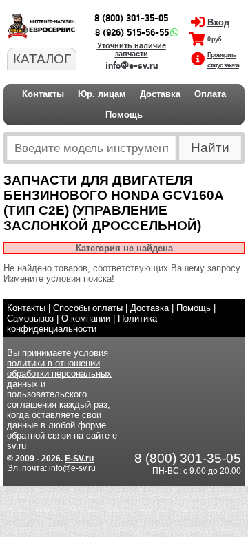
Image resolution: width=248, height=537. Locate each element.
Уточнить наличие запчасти (131, 49)
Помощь (124, 114)
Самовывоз (30, 318)
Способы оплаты (88, 308)
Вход (218, 22)
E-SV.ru (79, 458)
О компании (85, 318)
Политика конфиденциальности (82, 323)
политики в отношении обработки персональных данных (59, 373)
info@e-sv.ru (131, 66)
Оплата (210, 94)
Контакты (43, 94)
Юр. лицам (102, 94)
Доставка (160, 94)
